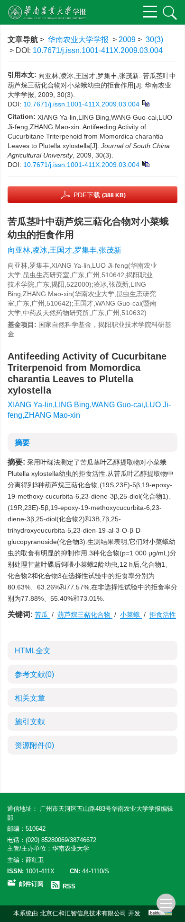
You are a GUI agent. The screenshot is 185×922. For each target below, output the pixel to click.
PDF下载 (100, 195)
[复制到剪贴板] (145, 102)
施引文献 (30, 722)
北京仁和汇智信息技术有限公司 (83, 913)
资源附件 (34, 745)
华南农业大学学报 (78, 39)
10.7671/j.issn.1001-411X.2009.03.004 (98, 50)
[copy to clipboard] (145, 163)
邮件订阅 (31, 883)
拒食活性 (162, 614)
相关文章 (30, 698)
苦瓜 (42, 614)
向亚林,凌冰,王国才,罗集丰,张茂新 (64, 250)
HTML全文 (33, 651)
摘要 (22, 443)
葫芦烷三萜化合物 (84, 614)
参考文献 (34, 674)
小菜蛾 (131, 614)
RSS (69, 886)
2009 (127, 39)
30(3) (154, 39)
